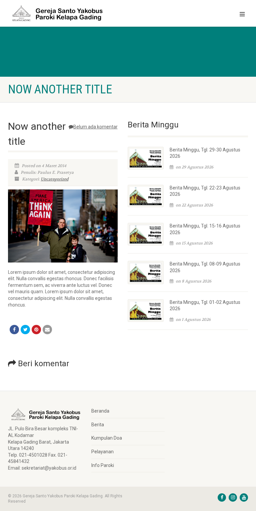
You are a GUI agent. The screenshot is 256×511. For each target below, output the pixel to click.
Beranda (100, 411)
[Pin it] (36, 329)
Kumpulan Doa (106, 438)
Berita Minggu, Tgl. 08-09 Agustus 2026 (205, 267)
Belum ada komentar (95, 126)
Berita (97, 424)
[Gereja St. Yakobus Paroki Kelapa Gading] (65, 13)
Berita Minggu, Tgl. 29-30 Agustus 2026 (205, 153)
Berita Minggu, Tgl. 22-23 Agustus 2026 (205, 191)
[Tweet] (25, 329)
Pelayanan (102, 451)
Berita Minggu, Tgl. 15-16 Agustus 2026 (205, 229)
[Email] (47, 329)
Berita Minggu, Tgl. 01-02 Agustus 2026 (205, 306)
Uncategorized (54, 179)
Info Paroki (102, 465)
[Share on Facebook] (14, 329)
